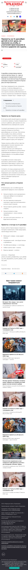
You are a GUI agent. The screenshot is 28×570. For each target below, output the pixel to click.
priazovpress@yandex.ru (14, 13)
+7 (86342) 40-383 (14, 10)
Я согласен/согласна (14, 568)
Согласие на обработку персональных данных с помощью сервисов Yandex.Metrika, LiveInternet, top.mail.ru (13, 547)
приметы (4, 265)
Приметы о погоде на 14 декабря (15, 110)
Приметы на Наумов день (13, 103)
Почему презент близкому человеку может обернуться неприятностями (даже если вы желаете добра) (14, 382)
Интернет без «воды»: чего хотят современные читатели (13, 302)
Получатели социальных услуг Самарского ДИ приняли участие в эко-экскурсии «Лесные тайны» (13, 462)
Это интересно (6, 58)
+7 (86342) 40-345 (14, 8)
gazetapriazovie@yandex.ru (14, 11)
